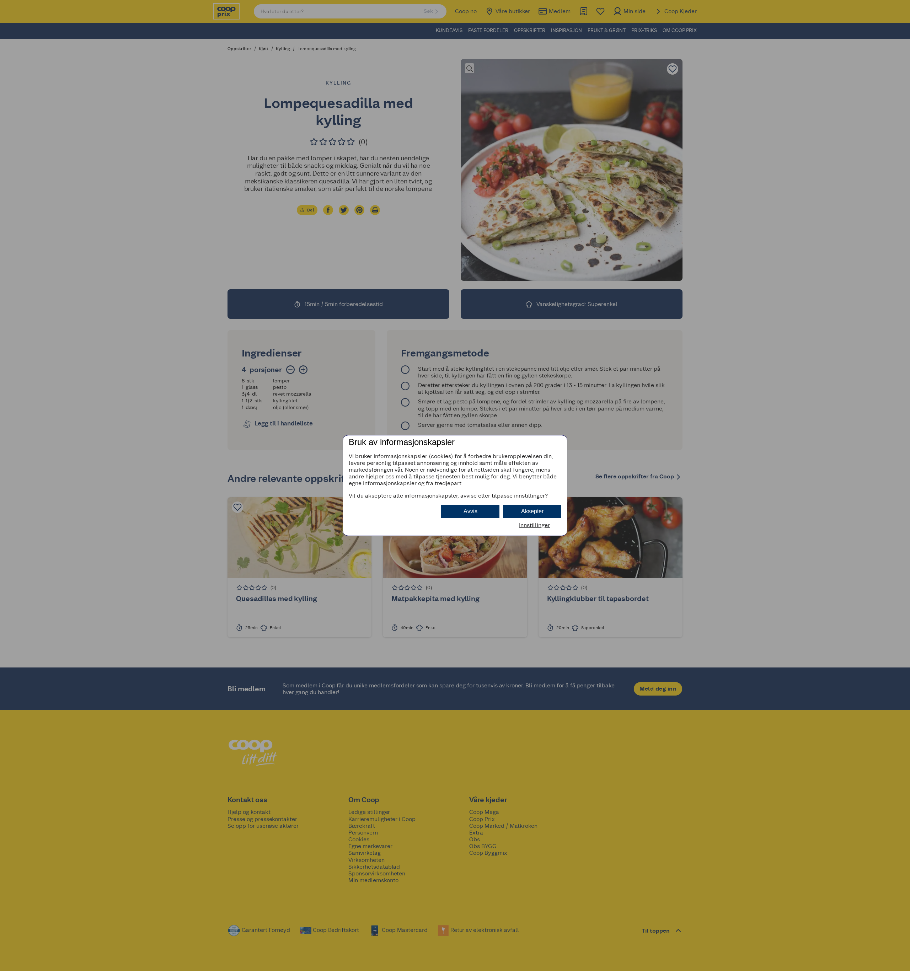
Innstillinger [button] (534, 525)
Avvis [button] (470, 511)
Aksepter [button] (532, 511)
